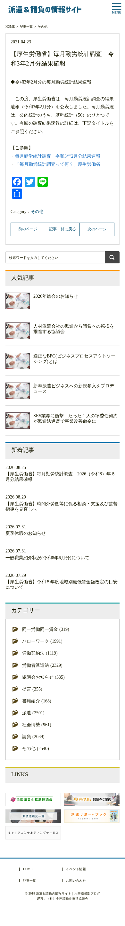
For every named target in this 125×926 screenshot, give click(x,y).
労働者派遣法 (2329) (42, 665)
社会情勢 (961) (36, 724)
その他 (42, 26)
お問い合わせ (76, 880)
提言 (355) (32, 689)
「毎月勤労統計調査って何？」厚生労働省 (57, 164)
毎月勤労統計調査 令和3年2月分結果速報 (57, 156)
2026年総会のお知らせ (55, 296)
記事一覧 (26, 26)
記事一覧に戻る (62, 229)
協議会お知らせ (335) (43, 677)
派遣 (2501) (33, 712)
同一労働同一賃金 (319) (45, 629)
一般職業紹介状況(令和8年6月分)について (47, 557)
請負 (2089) (33, 736)
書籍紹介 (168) (36, 700)
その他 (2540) (35, 748)
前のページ (28, 229)
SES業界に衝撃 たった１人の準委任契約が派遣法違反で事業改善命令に (75, 418)
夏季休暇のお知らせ (25, 533)
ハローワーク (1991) (42, 641)
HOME (10, 26)
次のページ (97, 229)
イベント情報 (76, 869)
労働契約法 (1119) (40, 653)
